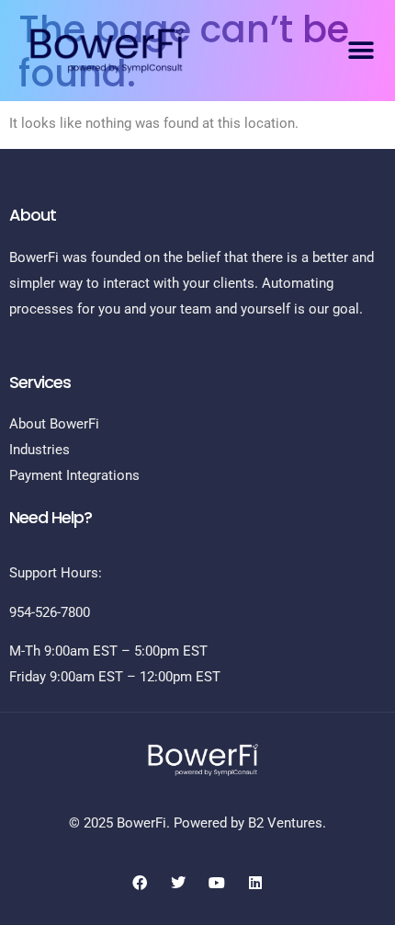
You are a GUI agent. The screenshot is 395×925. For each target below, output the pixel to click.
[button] (360, 50)
